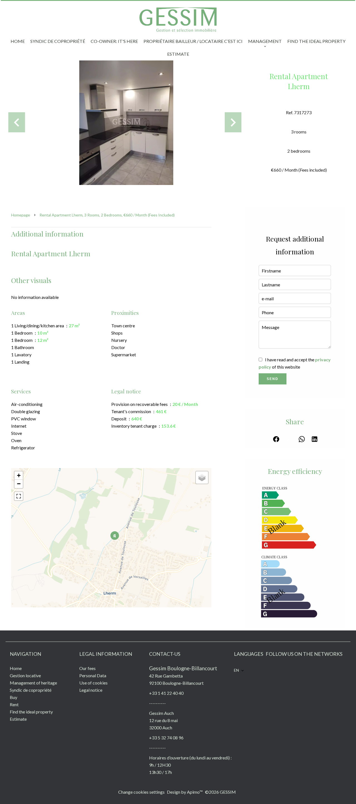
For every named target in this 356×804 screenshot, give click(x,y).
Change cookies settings (141, 792)
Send (272, 379)
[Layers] (202, 477)
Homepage (20, 215)
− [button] (19, 483)
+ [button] (19, 475)
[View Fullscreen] (18, 496)
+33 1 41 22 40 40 (166, 693)
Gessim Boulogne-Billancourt (183, 668)
